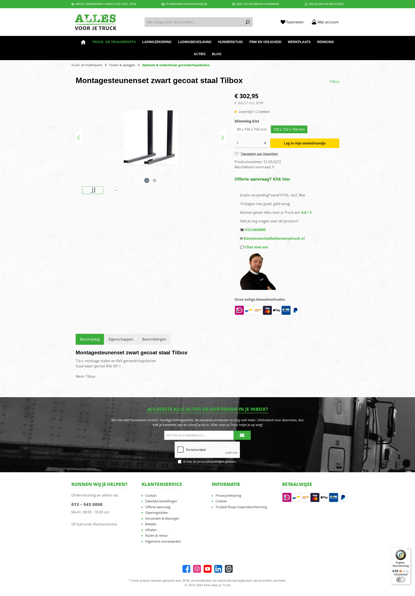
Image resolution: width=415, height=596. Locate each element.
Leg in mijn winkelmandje (305, 143)
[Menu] (408, 550)
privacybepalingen (210, 461)
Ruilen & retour (156, 535)
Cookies (221, 501)
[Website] (229, 569)
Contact (150, 495)
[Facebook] (186, 569)
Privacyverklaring (228, 495)
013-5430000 (255, 229)
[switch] (400, 579)
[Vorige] (79, 138)
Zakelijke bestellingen (161, 501)
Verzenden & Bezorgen (162, 518)
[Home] (83, 42)
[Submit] (242, 435)
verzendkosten (201, 580)
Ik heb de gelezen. (210, 461)
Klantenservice (105, 524)
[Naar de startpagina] (95, 22)
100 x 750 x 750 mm (289, 129)
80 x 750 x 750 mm (252, 129)
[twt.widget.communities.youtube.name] (207, 569)
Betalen (150, 524)
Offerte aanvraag (157, 507)
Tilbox (334, 81)
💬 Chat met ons (254, 247)
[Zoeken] (248, 22)
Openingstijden (156, 512)
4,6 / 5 (306, 212)
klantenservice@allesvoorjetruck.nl (274, 238)
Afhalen (151, 530)
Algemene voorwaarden (163, 541)
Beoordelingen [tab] (154, 339)
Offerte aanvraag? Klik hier (262, 179)
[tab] (90, 339)
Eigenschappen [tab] (121, 339)
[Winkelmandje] (344, 20)
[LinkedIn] (218, 569)
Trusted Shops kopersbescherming (241, 507)
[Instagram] (197, 569)
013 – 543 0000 (87, 504)
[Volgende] (222, 138)
